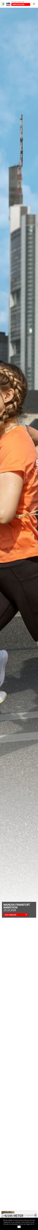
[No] (36, 1224)
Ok (19, 1227)
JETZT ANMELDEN (10, 915)
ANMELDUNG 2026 (18, 4)
